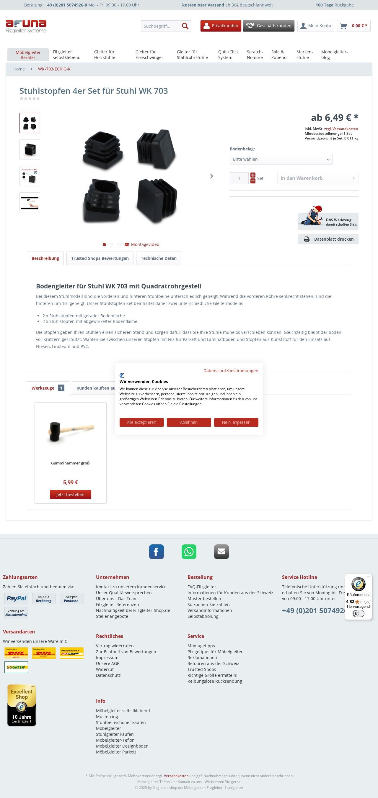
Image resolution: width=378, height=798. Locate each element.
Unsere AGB (108, 663)
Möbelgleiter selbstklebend (123, 710)
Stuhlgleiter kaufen (115, 734)
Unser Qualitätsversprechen (124, 592)
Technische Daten (159, 258)
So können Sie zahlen (209, 604)
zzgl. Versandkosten (341, 128)
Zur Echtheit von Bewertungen (126, 651)
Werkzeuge (47, 388)
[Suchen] (185, 26)
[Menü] (368, 577)
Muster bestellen (204, 598)
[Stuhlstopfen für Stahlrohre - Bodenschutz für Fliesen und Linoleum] (29, 123)
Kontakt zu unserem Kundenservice (131, 587)
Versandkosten (176, 775)
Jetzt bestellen (70, 494)
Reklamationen (202, 657)
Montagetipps (201, 645)
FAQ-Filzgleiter (202, 587)
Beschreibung (45, 258)
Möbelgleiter (108, 728)
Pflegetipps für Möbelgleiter (215, 651)
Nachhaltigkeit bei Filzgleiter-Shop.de (133, 610)
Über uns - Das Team (117, 598)
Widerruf (105, 669)
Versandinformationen (210, 610)
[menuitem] (168, 26)
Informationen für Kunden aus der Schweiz (230, 592)
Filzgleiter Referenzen (117, 604)
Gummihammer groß (70, 463)
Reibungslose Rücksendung (215, 681)
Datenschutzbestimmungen (230, 370)
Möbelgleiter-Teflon (115, 740)
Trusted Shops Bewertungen (100, 258)
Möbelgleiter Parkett (116, 752)
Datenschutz (108, 675)
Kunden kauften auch (98, 388)
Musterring (107, 716)
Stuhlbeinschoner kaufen (121, 722)
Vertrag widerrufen (115, 645)
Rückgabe (335, 5)
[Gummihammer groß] (70, 432)
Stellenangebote (112, 616)
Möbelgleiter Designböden (122, 746)
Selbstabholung (203, 616)
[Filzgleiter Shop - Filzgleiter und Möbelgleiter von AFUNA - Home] (26, 26)
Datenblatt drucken (334, 239)
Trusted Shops (202, 669)
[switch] (358, 613)
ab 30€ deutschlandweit (227, 5)
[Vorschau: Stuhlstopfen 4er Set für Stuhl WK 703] (29, 149)
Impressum (107, 657)
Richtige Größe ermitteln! (212, 675)
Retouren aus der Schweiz (213, 663)
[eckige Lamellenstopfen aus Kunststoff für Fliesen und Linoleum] (29, 176)
